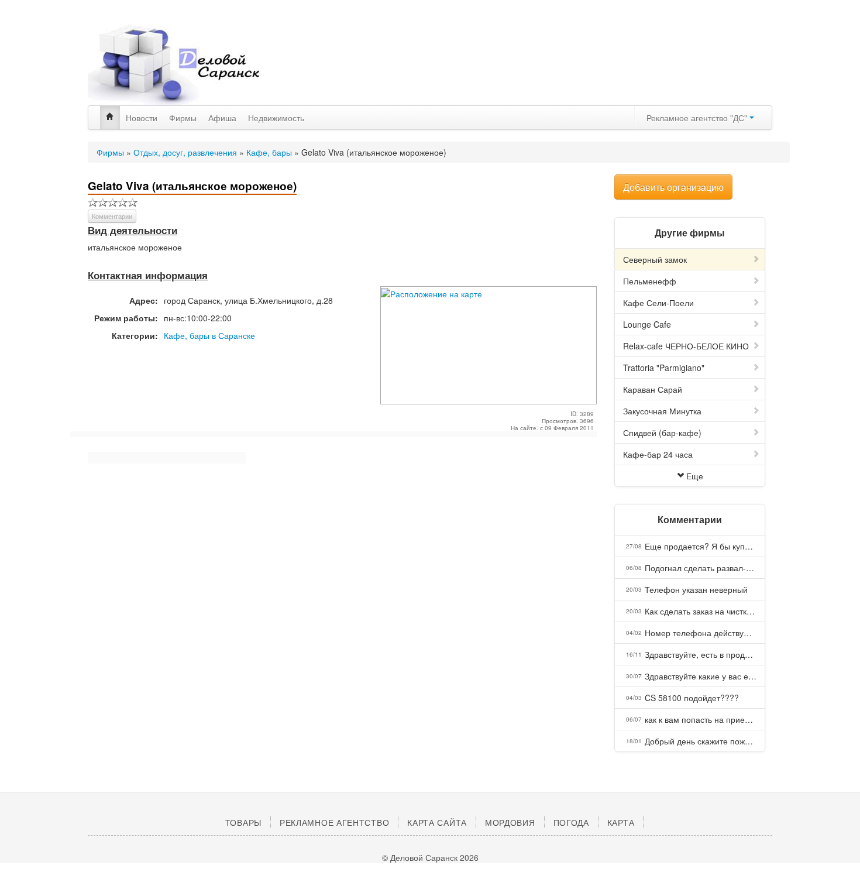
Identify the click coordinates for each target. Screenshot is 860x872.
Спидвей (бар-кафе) (662, 432)
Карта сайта (437, 822)
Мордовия (510, 822)
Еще (694, 476)
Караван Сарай (652, 389)
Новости (141, 117)
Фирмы (183, 117)
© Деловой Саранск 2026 (430, 857)
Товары (243, 822)
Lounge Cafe (647, 324)
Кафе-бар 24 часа (658, 454)
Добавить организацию (673, 187)
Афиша (222, 117)
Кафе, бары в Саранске (209, 335)
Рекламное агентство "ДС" (697, 117)
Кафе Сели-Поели (658, 302)
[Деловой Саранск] (196, 64)
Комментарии (112, 216)
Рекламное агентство (334, 822)
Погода (571, 822)
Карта (621, 822)
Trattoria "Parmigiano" (663, 367)
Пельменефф (649, 281)
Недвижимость (276, 117)
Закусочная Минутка (662, 411)
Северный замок (655, 259)
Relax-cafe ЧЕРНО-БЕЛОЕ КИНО (686, 346)
